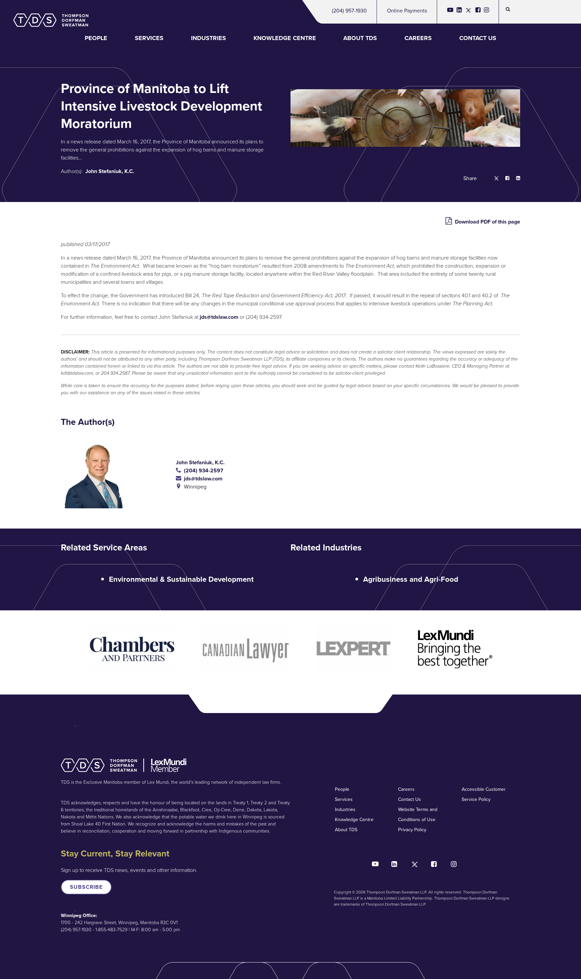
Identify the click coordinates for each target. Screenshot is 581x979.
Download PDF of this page (487, 222)
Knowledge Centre (285, 38)
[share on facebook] (504, 178)
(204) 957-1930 (349, 10)
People (96, 38)
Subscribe (86, 887)
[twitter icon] (468, 12)
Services (149, 38)
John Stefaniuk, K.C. (109, 171)
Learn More (97, 158)
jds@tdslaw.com (219, 317)
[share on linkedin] (514, 178)
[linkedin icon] (459, 12)
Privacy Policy (412, 829)
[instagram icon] (486, 12)
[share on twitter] (493, 178)
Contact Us (477, 38)
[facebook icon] (477, 12)
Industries (208, 38)
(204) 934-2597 (202, 470)
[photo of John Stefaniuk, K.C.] (118, 474)
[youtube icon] (450, 12)
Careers (418, 38)
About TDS (360, 38)
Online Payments (407, 10)
